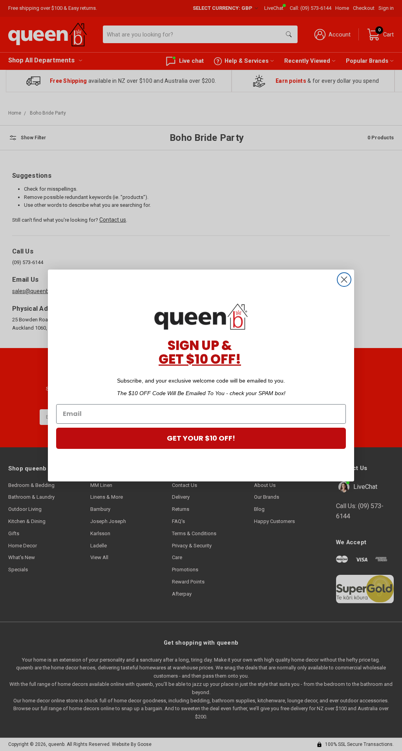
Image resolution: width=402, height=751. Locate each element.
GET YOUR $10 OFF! (201, 438)
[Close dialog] (344, 279)
